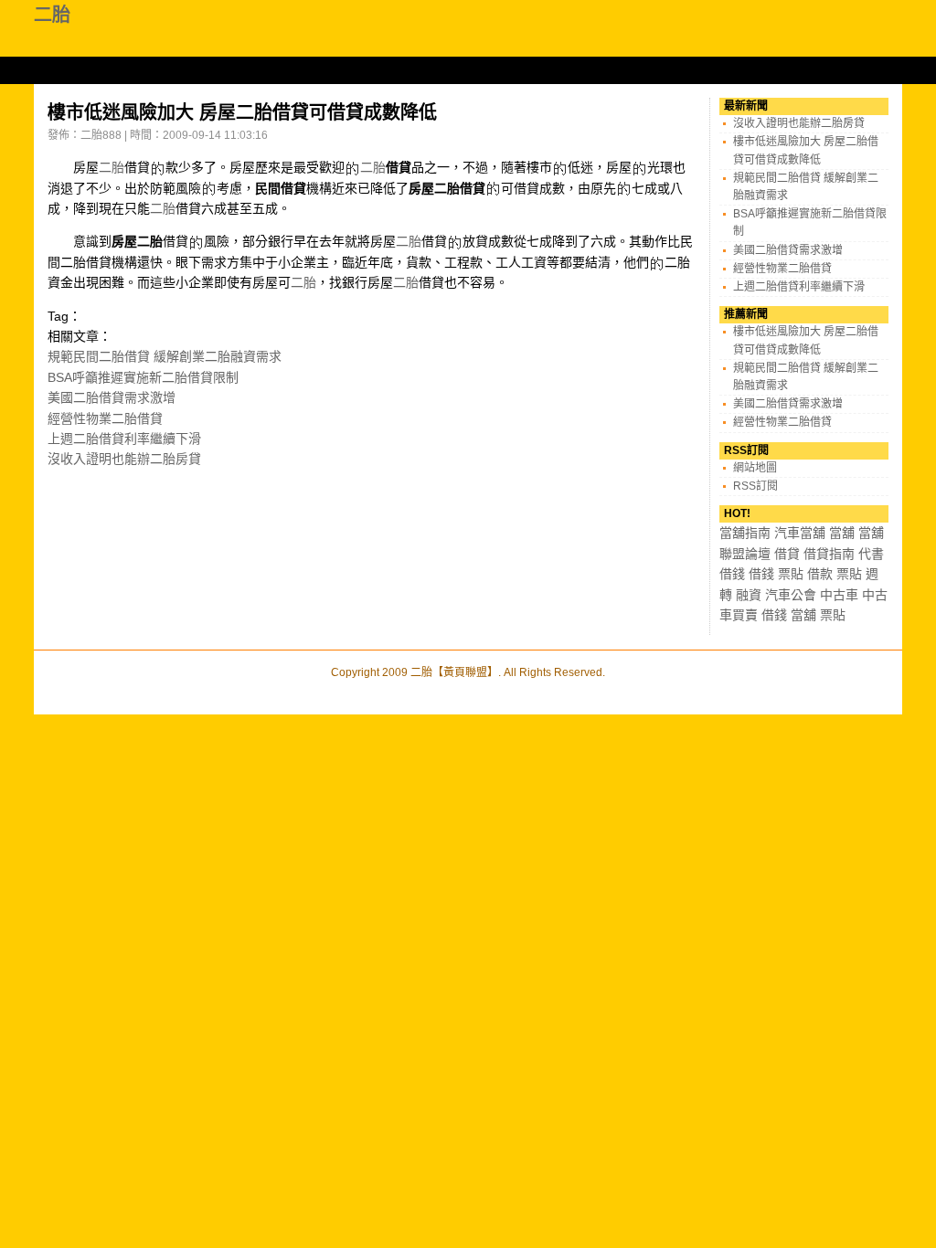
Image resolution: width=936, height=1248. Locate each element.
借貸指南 (829, 553)
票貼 (790, 573)
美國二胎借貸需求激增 (112, 397)
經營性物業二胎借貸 (105, 418)
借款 (820, 573)
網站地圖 (755, 467)
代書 (871, 553)
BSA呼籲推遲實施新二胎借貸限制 (143, 377)
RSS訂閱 (755, 486)
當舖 (842, 532)
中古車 (839, 594)
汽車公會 (790, 594)
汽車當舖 (799, 532)
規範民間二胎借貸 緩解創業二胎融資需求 (165, 356)
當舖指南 (745, 532)
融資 (748, 594)
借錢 (732, 573)
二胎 (52, 15)
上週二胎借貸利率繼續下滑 (124, 438)
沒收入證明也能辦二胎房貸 (124, 458)
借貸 (787, 553)
